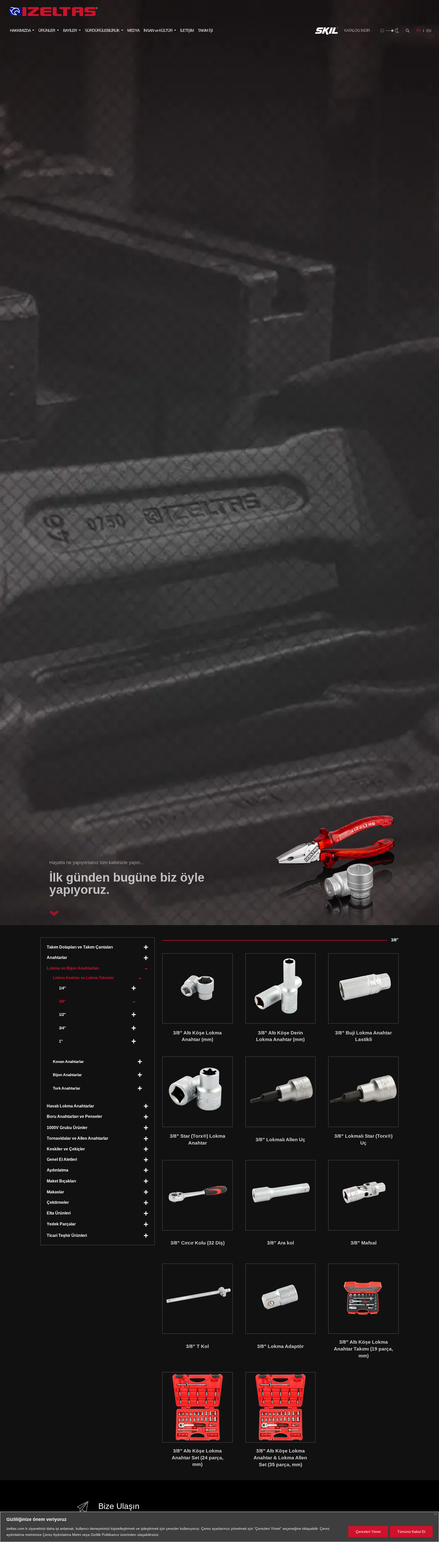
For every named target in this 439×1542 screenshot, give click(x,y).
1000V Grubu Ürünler (67, 1127)
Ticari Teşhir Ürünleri (67, 1235)
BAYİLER (70, 30)
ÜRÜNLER (47, 30)
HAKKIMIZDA (20, 30)
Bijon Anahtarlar (67, 1075)
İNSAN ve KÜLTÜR (158, 30)
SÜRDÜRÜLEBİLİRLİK (102, 30)
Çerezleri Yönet (368, 1532)
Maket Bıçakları (61, 1181)
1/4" (62, 988)
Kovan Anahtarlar (68, 1061)
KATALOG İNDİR (357, 30)
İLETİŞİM (187, 30)
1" (61, 1041)
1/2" (62, 1014)
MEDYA (133, 30)
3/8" (62, 1001)
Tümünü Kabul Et (411, 1532)
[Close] (435, 1514)
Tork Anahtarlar (66, 1088)
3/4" (62, 1028)
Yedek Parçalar (61, 1224)
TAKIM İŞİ (205, 30)
